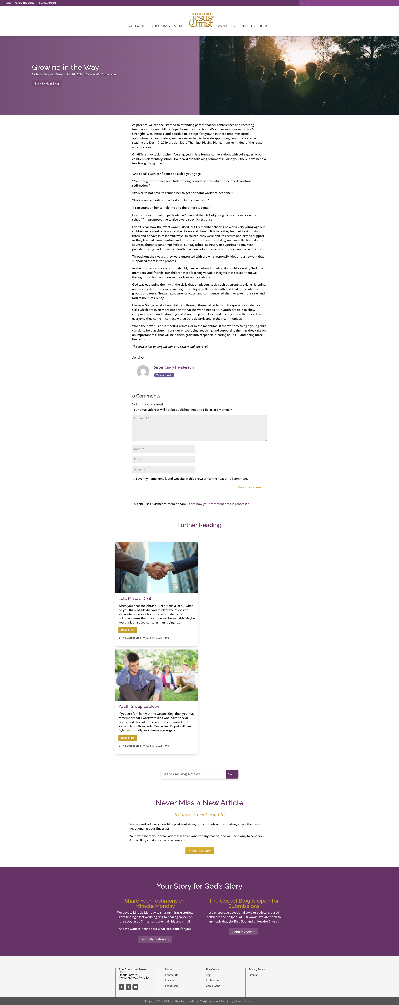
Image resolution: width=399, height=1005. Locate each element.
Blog (8, 3)
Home (168, 969)
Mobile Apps (212, 986)
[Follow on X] (128, 987)
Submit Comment (251, 487)
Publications (212, 980)
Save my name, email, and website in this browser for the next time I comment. (192, 479)
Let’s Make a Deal (134, 598)
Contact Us (171, 975)
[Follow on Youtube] (135, 987)
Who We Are (137, 26)
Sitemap (253, 975)
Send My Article (243, 932)
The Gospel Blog (131, 638)
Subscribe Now (200, 851)
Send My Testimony (155, 939)
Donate (264, 26)
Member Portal (47, 3)
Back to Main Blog (47, 83)
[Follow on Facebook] (121, 987)
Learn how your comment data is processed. (218, 504)
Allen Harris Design (244, 1001)
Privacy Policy (257, 969)
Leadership (171, 986)
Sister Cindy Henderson (49, 74)
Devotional (92, 74)
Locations (159, 26)
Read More (128, 629)
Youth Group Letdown (139, 706)
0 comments (109, 74)
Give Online (212, 969)
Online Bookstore (25, 3)
